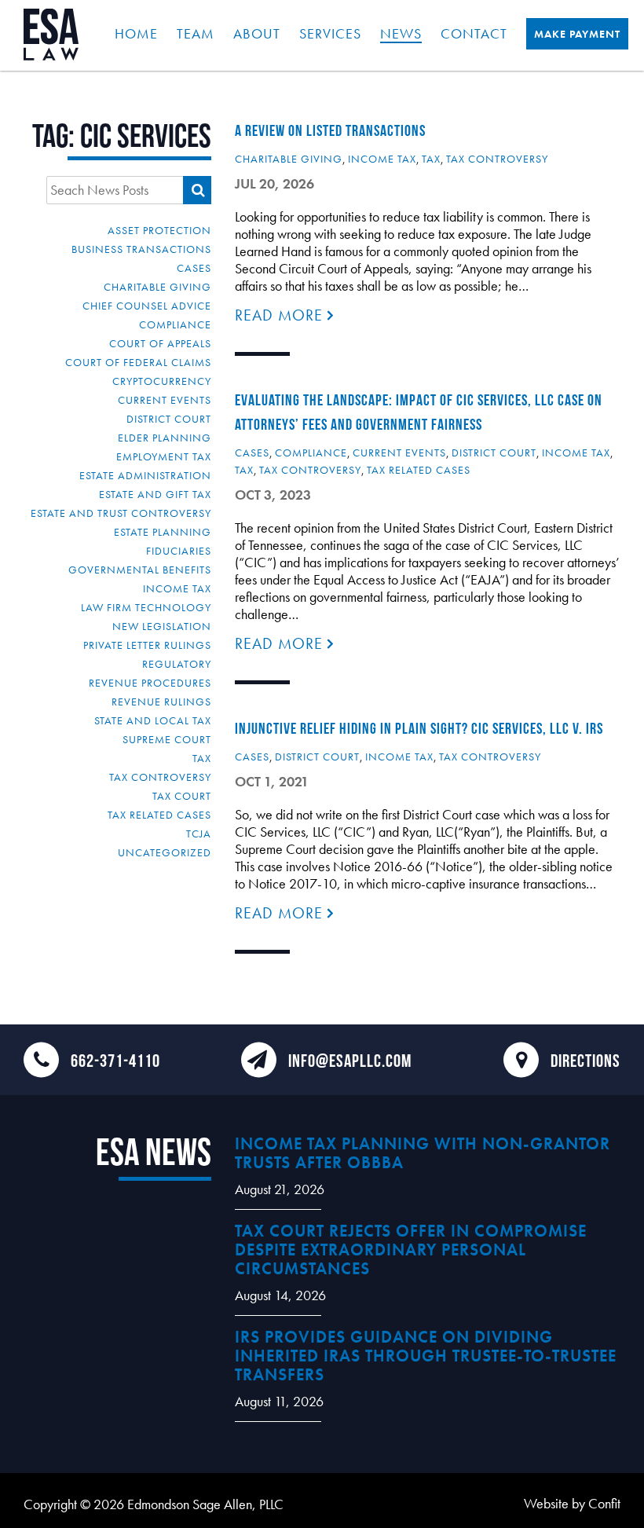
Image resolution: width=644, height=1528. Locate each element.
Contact (474, 33)
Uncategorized (164, 852)
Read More (281, 315)
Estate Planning (162, 532)
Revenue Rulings (161, 701)
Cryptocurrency (161, 381)
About (256, 33)
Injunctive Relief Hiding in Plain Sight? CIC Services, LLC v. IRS (419, 728)
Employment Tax (163, 456)
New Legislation (161, 626)
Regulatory (176, 664)
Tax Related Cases (159, 815)
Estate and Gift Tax (155, 494)
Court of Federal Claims (138, 362)
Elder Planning (164, 438)
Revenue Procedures (150, 683)
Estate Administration (145, 475)
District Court (168, 419)
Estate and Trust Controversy (121, 513)
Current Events (164, 400)
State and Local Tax (152, 720)
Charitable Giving (157, 287)
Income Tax (177, 588)
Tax (201, 758)
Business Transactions (141, 249)
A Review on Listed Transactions (330, 130)
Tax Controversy (160, 777)
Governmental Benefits (139, 569)
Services (330, 33)
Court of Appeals (160, 343)
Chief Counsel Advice (146, 306)
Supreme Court (167, 739)
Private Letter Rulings (147, 645)
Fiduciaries (178, 551)
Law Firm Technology (146, 607)
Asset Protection (159, 230)
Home (136, 33)
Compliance (175, 324)
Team (195, 33)
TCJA (198, 833)
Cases (194, 268)
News (401, 33)
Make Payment (577, 34)
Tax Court (181, 796)
